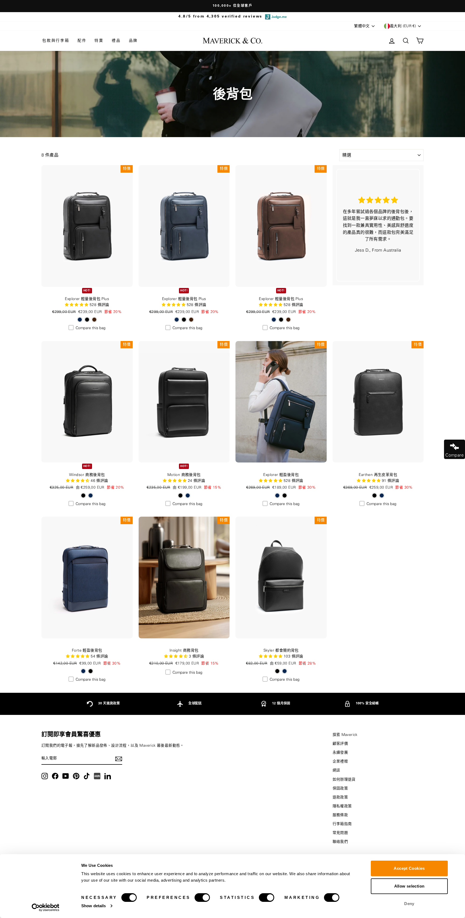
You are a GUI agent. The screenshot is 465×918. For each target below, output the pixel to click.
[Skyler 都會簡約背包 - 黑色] (277, 671)
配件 (82, 41)
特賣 (99, 41)
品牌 (133, 41)
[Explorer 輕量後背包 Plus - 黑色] (87, 319)
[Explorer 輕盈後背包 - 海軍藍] (277, 495)
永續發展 (340, 752)
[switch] (202, 897)
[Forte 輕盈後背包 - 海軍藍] (83, 671)
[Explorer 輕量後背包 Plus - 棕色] (94, 319)
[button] (78, 481)
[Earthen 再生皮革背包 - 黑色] (374, 495)
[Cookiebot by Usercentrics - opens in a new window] (45, 907)
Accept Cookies (409, 868)
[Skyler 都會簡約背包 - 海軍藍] (284, 671)
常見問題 (340, 833)
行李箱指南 (342, 824)
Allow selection (409, 886)
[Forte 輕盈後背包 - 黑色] (90, 671)
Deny (409, 903)
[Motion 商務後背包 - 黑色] (180, 495)
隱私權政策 (342, 806)
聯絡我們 (340, 842)
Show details (93, 905)
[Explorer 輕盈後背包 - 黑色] (284, 495)
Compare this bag (90, 328)
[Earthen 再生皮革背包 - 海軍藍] (381, 495)
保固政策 (340, 788)
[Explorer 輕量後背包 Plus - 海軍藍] (79, 319)
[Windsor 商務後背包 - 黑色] (83, 495)
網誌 (336, 770)
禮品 (116, 41)
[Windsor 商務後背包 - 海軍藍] (90, 495)
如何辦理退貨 (344, 779)
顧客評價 (340, 744)
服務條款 (340, 815)
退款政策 (340, 797)
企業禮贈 (340, 761)
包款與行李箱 (55, 41)
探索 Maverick (345, 735)
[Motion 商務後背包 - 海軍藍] (187, 495)
